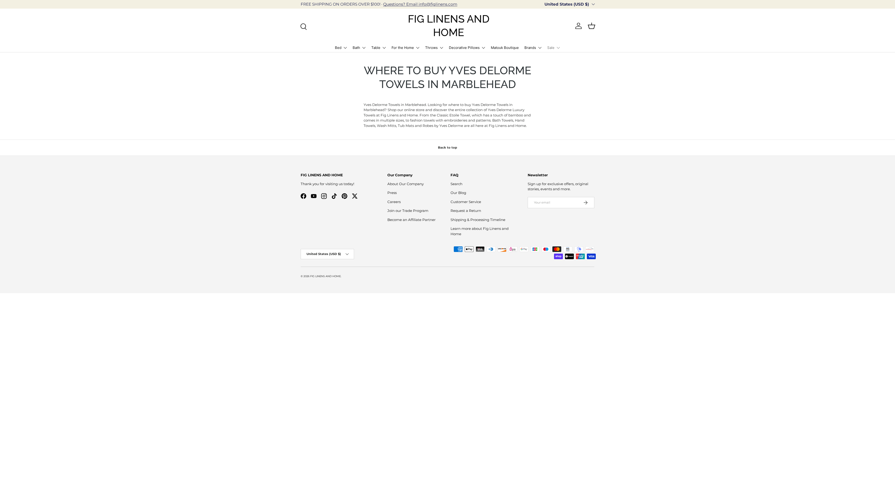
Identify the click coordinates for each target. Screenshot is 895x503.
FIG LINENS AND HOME (325, 276)
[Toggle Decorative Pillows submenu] (483, 48)
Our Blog (458, 192)
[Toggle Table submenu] (384, 48)
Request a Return (466, 210)
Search (456, 184)
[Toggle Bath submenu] (364, 48)
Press (392, 192)
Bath (356, 47)
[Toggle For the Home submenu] (417, 48)
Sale (550, 47)
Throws (431, 47)
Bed (338, 47)
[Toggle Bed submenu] (345, 48)
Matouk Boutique (505, 47)
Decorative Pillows (464, 47)
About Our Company (405, 184)
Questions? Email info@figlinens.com (420, 4)
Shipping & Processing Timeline (478, 220)
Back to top (447, 147)
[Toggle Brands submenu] (540, 48)
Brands (530, 47)
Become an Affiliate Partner (411, 220)
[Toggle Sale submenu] (558, 48)
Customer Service (466, 202)
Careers (394, 202)
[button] (591, 26)
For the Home (403, 47)
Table (375, 47)
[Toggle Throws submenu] (441, 48)
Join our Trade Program (407, 210)
